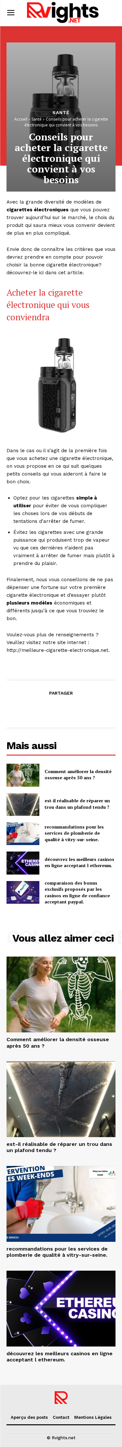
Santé (61, 112)
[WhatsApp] (75, 708)
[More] (91, 708)
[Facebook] (30, 708)
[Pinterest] (60, 708)
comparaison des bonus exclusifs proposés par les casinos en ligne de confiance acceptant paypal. (77, 892)
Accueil (20, 119)
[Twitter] (45, 708)
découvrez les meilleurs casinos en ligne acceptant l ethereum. (79, 862)
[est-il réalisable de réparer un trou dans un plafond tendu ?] (23, 804)
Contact (61, 1417)
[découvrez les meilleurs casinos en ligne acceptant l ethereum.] (23, 863)
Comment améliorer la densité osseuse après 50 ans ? (78, 774)
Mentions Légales (93, 1417)
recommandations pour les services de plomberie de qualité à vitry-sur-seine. (74, 833)
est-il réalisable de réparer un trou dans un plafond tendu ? (77, 803)
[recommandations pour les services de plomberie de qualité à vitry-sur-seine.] (23, 833)
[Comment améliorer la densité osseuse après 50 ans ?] (23, 775)
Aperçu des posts (29, 1417)
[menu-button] (11, 13)
